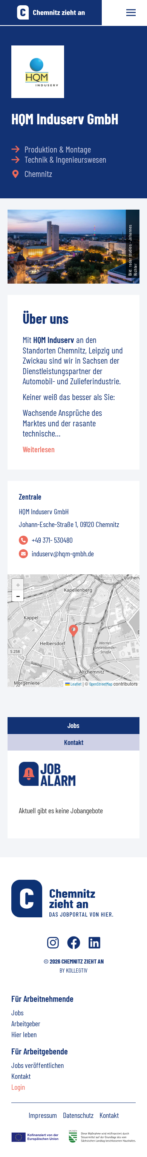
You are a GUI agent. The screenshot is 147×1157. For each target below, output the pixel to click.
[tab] (73, 725)
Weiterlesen (39, 449)
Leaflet (75, 683)
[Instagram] (53, 942)
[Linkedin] (94, 942)
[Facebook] (73, 942)
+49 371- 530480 (52, 539)
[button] (73, 631)
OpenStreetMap (100, 683)
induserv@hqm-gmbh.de (63, 553)
